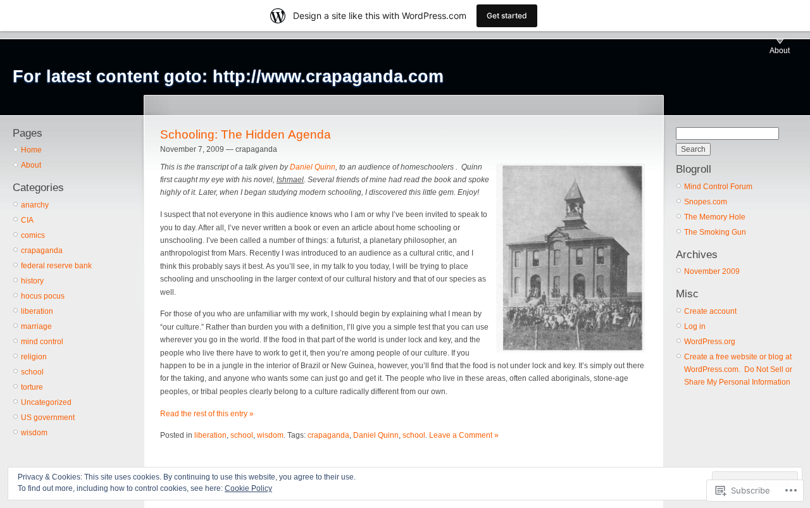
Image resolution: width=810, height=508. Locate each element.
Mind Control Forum (718, 186)
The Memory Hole (714, 217)
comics (33, 235)
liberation (37, 311)
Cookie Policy (248, 488)
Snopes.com (705, 201)
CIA (27, 220)
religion (34, 356)
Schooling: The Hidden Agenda (245, 134)
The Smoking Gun (715, 232)
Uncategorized (46, 402)
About (780, 50)
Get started (507, 15)
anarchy (35, 205)
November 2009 (712, 271)
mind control (42, 341)
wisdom (34, 432)
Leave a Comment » (464, 435)
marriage (36, 326)
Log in (695, 326)
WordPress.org (709, 341)
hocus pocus (43, 296)
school (32, 372)
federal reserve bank (56, 265)
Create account (710, 311)
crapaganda (42, 250)
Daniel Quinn (312, 167)
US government (48, 417)
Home (31, 150)
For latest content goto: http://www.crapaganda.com (228, 76)
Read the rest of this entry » (207, 413)
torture (32, 387)
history (32, 280)
